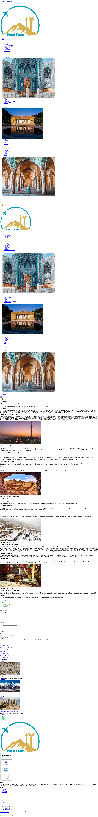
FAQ (5, 147)
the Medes (39, 417)
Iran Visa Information (7, 102)
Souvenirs (6, 144)
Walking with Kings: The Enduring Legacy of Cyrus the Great (9, 651)
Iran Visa (5, 146)
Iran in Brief (6, 140)
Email (1, 637)
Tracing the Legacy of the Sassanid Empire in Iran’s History (9, 643)
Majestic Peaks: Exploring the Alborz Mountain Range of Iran (9, 647)
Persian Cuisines (7, 143)
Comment (2, 622)
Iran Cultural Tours (7, 40)
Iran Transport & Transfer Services (10, 101)
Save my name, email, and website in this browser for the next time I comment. (14, 629)
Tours (3, 39)
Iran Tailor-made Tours (8, 47)
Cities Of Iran (6, 141)
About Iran (4, 139)
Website (1, 627)
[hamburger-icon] (1, 231)
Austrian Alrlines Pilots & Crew (9, 45)
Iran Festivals (6, 340)
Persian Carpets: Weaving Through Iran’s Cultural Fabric (8, 655)
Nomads (5, 341)
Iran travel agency (50, 412)
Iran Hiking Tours (7, 41)
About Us (4, 393)
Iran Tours (6, 99)
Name (1, 624)
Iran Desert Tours (7, 42)
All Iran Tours (6, 48)
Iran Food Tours (7, 43)
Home (3, 38)
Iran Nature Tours (7, 236)
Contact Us (4, 198)
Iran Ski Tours (6, 44)
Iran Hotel (6, 100)
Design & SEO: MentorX (4, 812)
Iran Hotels (6, 142)
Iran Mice (6, 103)
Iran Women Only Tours (8, 46)
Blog (3, 392)
